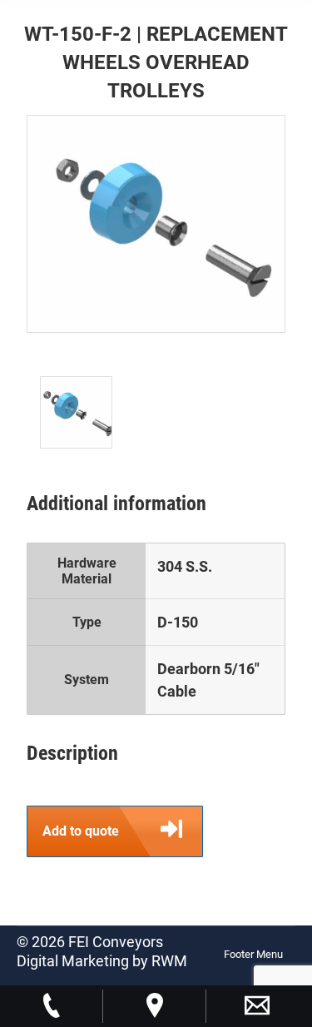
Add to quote (80, 831)
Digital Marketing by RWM (102, 961)
